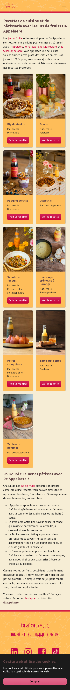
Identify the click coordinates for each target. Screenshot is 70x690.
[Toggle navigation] (64, 6)
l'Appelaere (16, 46)
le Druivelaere (48, 46)
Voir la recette (18, 140)
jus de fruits (15, 38)
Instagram (31, 598)
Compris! (35, 681)
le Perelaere (31, 46)
